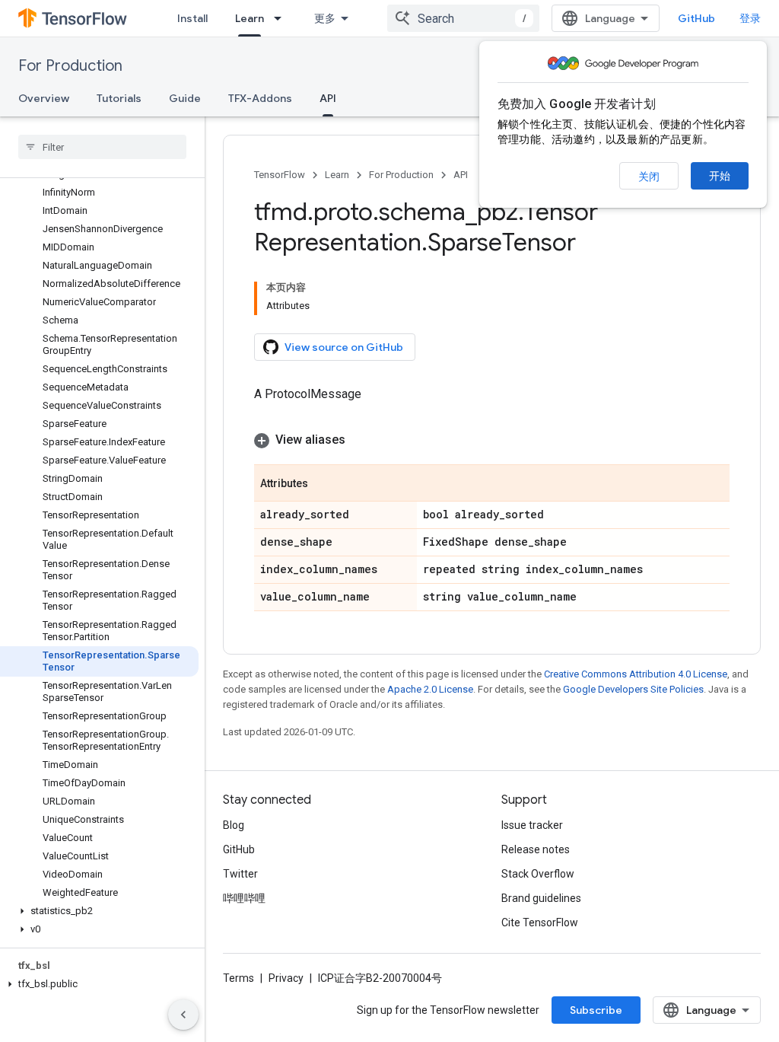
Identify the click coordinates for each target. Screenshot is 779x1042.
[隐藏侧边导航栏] (183, 1014)
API (328, 98)
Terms (238, 978)
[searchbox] (102, 147)
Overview (43, 98)
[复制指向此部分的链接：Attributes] (323, 484)
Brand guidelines (541, 898)
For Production (70, 65)
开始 (719, 176)
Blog (233, 825)
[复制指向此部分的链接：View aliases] (360, 440)
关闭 (649, 176)
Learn (249, 18)
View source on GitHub (344, 347)
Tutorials (119, 98)
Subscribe (596, 1010)
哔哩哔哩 (244, 898)
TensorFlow (279, 174)
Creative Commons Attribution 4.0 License (635, 674)
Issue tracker (532, 825)
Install (192, 18)
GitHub (696, 18)
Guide (185, 98)
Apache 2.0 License (430, 689)
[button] (99, 911)
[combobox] (463, 18)
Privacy (286, 978)
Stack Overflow (537, 874)
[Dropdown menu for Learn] (282, 18)
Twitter (240, 874)
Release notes (535, 849)
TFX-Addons (260, 98)
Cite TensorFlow (539, 922)
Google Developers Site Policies (633, 689)
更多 (324, 18)
